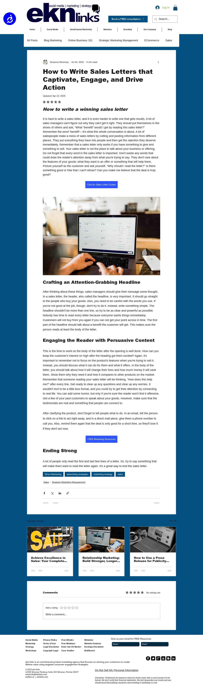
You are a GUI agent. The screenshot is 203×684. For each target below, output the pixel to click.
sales (120, 474)
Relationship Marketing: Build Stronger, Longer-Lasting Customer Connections (101, 559)
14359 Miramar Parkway (36, 672)
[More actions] (158, 62)
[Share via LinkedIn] (59, 493)
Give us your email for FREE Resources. (131, 639)
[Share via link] (67, 493)
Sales (168, 40)
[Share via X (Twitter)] (52, 493)
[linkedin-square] (173, 658)
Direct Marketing (53, 474)
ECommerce (151, 40)
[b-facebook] (148, 658)
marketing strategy (103, 474)
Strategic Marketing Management (118, 40)
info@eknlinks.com (39, 674)
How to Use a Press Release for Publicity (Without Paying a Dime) (152, 559)
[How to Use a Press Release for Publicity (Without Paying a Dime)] (153, 539)
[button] (175, 7)
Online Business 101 (80, 40)
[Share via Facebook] (44, 493)
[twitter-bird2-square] (153, 658)
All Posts (32, 40)
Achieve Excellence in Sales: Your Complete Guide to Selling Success (48, 559)
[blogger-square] (168, 658)
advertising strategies (77, 474)
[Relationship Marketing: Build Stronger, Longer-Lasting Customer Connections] (101, 539)
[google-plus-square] (158, 658)
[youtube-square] (163, 658)
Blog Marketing (53, 40)
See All (172, 520)
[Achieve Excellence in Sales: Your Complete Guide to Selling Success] (50, 539)
